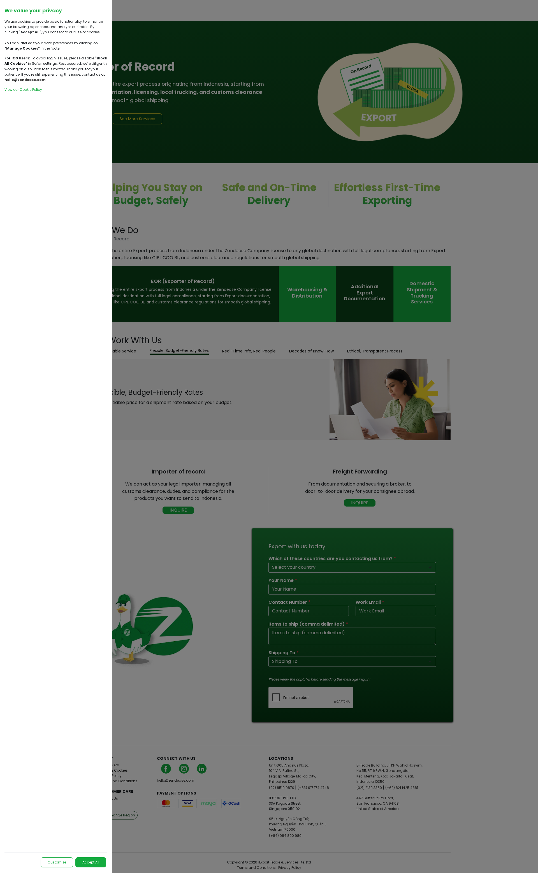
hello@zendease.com (25, 79)
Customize (57, 862)
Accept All (90, 862)
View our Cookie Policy (23, 89)
